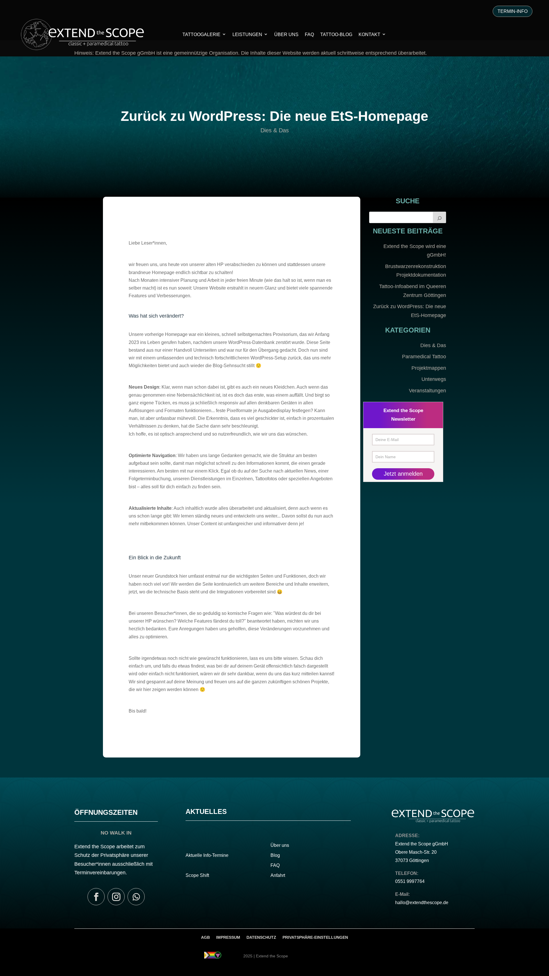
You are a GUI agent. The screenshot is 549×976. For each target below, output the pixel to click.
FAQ (309, 34)
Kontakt (369, 34)
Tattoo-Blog (336, 34)
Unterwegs (433, 379)
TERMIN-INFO (513, 11)
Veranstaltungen (427, 390)
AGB (205, 937)
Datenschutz (261, 937)
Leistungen (247, 34)
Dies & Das (274, 130)
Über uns (279, 845)
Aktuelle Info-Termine (207, 855)
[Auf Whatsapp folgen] (136, 896)
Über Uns (286, 34)
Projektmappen (428, 368)
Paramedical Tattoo (424, 356)
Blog (275, 855)
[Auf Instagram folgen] (116, 896)
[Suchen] (439, 217)
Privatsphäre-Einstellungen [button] (315, 937)
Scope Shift (197, 875)
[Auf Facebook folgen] (96, 896)
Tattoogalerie (201, 34)
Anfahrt (277, 875)
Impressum (228, 937)
